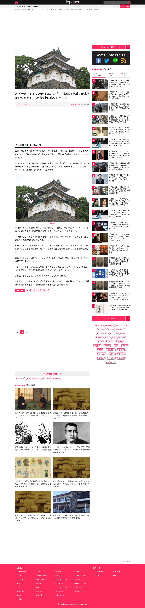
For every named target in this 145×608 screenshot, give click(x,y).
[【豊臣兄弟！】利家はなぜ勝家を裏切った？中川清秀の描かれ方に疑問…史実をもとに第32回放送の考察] (100, 167)
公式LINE (115, 60)
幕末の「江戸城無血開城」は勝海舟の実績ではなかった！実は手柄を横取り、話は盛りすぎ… (33, 415)
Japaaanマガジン (27, 9)
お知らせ (58, 575)
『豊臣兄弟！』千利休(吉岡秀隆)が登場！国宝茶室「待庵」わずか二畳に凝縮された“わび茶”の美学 (119, 95)
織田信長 (121, 342)
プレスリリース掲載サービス (110, 47)
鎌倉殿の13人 (111, 362)
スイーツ (115, 334)
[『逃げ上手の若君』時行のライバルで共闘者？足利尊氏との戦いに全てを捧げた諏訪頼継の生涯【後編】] (100, 215)
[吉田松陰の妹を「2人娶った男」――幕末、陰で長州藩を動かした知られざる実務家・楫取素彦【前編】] (100, 262)
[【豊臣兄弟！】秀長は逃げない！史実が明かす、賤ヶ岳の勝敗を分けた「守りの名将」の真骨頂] (100, 108)
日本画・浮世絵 (41, 575)
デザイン (125, 346)
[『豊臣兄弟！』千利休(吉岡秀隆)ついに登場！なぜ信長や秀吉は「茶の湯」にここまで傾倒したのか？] (100, 238)
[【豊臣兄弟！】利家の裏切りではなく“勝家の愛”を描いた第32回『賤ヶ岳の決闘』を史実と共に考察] (100, 191)
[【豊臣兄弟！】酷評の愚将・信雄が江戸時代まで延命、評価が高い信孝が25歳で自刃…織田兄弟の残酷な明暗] (100, 203)
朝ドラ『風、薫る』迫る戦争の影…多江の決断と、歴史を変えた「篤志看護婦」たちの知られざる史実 (119, 130)
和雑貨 (38, 583)
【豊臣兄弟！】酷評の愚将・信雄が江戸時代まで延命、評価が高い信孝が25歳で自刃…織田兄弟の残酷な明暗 (119, 201)
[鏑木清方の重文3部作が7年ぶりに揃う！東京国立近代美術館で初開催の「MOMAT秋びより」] (100, 309)
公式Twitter (107, 60)
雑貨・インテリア (23, 583)
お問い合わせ (79, 579)
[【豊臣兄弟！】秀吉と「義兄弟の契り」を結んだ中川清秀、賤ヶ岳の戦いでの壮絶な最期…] (100, 250)
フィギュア (102, 354)
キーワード (28, 104)
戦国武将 (121, 329)
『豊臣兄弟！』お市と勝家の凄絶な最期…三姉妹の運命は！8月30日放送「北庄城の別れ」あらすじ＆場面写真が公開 (119, 297)
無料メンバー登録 (80, 583)
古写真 (19, 599)
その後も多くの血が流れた (33, 290)
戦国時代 (111, 325)
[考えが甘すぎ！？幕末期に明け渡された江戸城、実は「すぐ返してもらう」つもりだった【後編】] (33, 502)
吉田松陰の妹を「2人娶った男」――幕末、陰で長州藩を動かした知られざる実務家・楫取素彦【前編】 (119, 261)
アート (19, 575)
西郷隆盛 (57, 379)
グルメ (19, 587)
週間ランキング (80, 591)
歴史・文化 (38, 9)
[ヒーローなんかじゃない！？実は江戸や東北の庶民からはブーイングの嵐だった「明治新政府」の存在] (71, 433)
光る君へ (112, 358)
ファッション (21, 579)
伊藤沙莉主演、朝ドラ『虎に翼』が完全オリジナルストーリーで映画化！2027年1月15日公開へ (119, 178)
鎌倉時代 (122, 354)
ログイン (117, 6)
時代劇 (123, 338)
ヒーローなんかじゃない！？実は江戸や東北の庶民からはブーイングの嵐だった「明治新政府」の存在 (71, 449)
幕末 (108, 338)
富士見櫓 (52, 223)
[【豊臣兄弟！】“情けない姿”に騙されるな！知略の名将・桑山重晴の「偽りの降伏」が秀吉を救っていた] (100, 84)
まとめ (38, 571)
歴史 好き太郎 (75, 104)
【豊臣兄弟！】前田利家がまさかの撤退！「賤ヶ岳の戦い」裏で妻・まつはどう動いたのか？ (119, 225)
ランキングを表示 (110, 318)
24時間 (98, 74)
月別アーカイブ (80, 587)
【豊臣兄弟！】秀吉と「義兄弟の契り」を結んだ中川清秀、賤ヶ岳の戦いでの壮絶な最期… (119, 249)
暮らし (19, 595)
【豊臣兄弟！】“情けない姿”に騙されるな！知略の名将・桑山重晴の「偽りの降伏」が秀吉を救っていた (119, 83)
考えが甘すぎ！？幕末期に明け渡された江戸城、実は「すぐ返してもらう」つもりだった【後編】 (33, 518)
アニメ (112, 329)
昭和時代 (102, 358)
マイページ (59, 583)
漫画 (115, 338)
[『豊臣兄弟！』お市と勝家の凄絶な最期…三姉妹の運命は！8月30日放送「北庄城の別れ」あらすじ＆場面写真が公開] (100, 297)
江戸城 (39, 379)
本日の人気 (59, 591)
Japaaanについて (80, 575)
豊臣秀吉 (122, 350)
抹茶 (116, 346)
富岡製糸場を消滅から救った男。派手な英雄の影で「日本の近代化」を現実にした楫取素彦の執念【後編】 (119, 284)
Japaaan (72, 2)
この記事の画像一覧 (53, 373)
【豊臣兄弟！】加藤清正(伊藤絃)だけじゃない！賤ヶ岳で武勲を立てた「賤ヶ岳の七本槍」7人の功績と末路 (119, 119)
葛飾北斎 (122, 358)
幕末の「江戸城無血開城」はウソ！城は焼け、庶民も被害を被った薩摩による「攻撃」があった (71, 415)
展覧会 (112, 354)
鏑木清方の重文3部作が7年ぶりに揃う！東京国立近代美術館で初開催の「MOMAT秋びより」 (119, 308)
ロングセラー (103, 334)
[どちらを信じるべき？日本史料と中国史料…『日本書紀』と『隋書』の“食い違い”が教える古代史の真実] (100, 155)
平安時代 (102, 329)
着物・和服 (40, 579)
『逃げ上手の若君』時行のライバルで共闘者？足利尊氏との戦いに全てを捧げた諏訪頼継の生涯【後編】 (119, 213)
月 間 (123, 74)
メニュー (16, 2)
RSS (124, 60)
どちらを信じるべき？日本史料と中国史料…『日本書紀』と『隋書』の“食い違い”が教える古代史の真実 (119, 154)
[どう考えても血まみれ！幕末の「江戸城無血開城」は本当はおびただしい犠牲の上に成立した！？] (52, 68)
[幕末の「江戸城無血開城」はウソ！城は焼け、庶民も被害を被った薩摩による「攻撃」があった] (71, 399)
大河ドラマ (122, 325)
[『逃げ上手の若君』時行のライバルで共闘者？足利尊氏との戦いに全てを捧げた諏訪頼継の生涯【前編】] (100, 143)
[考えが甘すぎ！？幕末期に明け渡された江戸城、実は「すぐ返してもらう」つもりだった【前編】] (71, 468)
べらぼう (111, 342)
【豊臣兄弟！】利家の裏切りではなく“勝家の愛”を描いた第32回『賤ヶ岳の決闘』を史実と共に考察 (119, 190)
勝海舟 (31, 379)
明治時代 (98, 346)
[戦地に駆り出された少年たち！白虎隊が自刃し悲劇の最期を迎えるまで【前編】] (71, 502)
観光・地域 (20, 591)
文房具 (101, 350)
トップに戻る (125, 561)
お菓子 (100, 338)
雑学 (123, 334)
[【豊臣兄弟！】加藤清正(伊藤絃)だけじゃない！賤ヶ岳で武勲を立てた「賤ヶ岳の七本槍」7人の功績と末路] (100, 120)
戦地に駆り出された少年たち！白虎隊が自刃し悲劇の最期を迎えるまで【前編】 (71, 516)
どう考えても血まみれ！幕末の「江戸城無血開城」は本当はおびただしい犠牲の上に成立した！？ (73, 9)
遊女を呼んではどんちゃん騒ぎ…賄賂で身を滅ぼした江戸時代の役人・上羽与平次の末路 (33, 448)
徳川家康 (108, 346)
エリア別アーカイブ (62, 587)
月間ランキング (61, 595)
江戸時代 (48, 379)
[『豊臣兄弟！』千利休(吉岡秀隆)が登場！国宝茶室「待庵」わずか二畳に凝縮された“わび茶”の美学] (100, 96)
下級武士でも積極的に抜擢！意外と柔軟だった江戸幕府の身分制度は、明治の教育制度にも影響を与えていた (33, 484)
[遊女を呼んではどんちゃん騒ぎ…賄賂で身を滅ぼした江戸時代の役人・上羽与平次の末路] (33, 433)
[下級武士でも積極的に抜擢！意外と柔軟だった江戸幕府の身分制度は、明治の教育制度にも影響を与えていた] (33, 468)
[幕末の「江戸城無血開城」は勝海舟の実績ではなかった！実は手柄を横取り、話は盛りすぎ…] (33, 399)
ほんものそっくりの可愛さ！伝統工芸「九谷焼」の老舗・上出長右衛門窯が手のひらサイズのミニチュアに (119, 273)
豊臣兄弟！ (111, 350)
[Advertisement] (52, 29)
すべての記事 (21, 571)
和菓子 (38, 587)
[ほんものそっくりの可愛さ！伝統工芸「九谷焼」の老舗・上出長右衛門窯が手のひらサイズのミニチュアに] (100, 274)
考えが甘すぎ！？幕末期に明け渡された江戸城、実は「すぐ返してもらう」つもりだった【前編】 (71, 484)
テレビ (102, 342)
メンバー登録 (125, 6)
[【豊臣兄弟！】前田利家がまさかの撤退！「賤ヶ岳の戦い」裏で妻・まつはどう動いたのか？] (100, 226)
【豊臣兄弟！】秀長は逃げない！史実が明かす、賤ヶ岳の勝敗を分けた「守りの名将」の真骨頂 (119, 107)
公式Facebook (98, 60)
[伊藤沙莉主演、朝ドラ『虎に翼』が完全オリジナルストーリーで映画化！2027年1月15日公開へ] (100, 179)
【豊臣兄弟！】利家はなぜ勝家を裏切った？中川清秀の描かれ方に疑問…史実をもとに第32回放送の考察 (119, 166)
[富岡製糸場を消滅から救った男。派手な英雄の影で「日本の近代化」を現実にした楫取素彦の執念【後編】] (100, 286)
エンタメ (39, 591)
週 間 (111, 74)
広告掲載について (61, 579)
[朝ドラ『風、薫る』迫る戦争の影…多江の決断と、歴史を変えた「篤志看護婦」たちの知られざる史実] (100, 132)
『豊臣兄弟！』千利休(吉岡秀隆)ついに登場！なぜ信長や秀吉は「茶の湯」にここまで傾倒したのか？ (119, 237)
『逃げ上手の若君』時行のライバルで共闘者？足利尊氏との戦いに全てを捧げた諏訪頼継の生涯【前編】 (119, 142)
